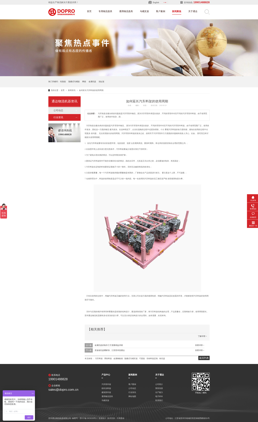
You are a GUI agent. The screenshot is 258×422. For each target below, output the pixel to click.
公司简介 (159, 384)
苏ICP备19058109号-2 (88, 418)
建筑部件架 (106, 392)
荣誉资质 (159, 388)
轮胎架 (63, 82)
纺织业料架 (106, 388)
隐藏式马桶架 (74, 82)
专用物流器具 (105, 11)
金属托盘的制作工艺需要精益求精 (109, 345)
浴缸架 (101, 82)
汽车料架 (99, 359)
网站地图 (132, 396)
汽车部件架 (106, 384)
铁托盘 (162, 359)
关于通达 (192, 11)
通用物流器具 (126, 11)
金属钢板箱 (118, 359)
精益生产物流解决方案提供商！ (63, 2)
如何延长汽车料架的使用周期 (91, 90)
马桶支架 (144, 11)
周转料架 (108, 359)
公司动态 (58, 110)
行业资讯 (58, 117)
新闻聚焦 (176, 11)
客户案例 (160, 11)
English (156, 2)
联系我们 (159, 400)
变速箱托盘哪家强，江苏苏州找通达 (110, 350)
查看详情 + (199, 345)
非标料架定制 (152, 359)
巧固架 (142, 359)
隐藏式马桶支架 (131, 359)
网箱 (84, 82)
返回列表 (204, 358)
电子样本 (159, 396)
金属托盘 (92, 82)
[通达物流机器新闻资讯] (129, 75)
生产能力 (159, 392)
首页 (89, 11)
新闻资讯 (72, 90)
